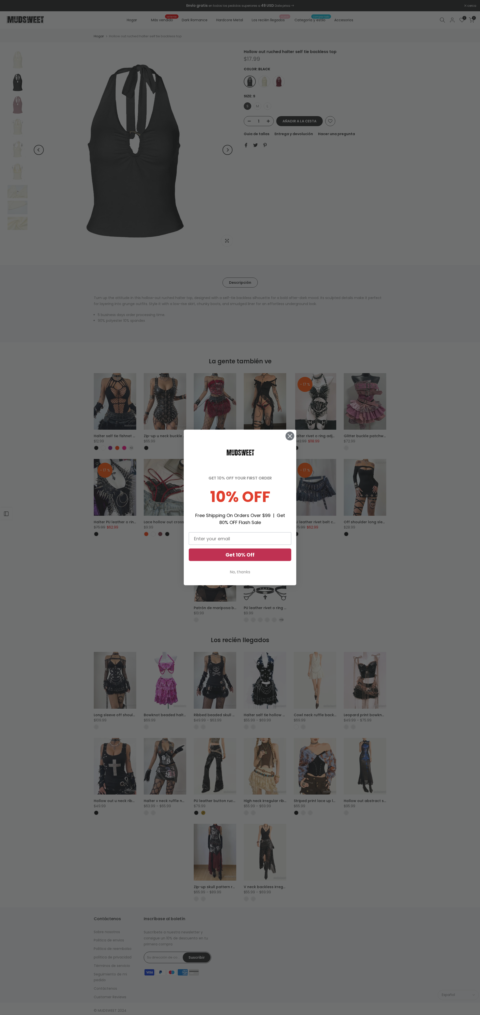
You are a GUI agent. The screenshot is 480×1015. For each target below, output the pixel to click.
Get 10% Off (240, 554)
